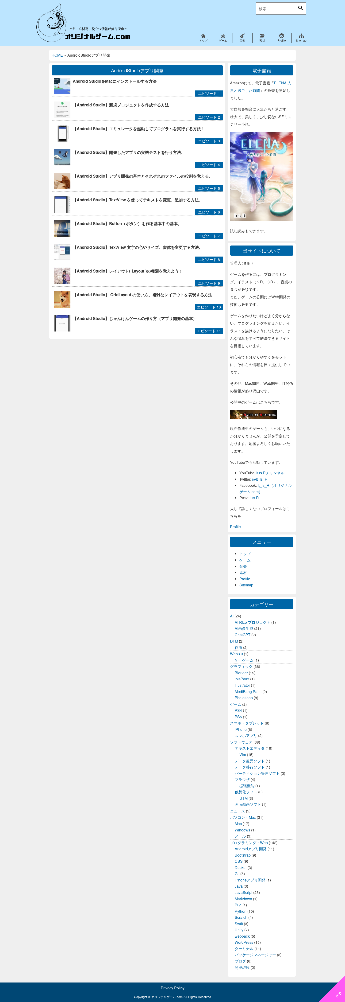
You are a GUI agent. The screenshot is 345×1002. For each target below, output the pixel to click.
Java (239, 886)
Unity (239, 929)
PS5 (238, 716)
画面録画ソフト (248, 804)
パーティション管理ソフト (257, 773)
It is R (254, 497)
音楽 (243, 566)
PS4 (238, 710)
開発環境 (242, 967)
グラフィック (241, 666)
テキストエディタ (250, 748)
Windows (242, 830)
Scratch (241, 917)
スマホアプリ (246, 735)
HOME (57, 55)
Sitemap (246, 585)
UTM (243, 798)
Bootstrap (243, 855)
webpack (242, 936)
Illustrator (242, 685)
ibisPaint (242, 679)
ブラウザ (242, 779)
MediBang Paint (248, 691)
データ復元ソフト (250, 761)
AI (232, 616)
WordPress (244, 942)
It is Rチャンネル (270, 473)
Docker (241, 867)
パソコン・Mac (243, 817)
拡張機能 (246, 785)
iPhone (241, 729)
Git (237, 873)
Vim (242, 754)
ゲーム (245, 560)
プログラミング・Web (249, 842)
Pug (238, 905)
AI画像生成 (244, 628)
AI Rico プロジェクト (252, 622)
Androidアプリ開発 (251, 848)
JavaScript (243, 892)
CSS (239, 861)
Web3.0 (236, 653)
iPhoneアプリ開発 (250, 880)
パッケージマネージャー (255, 954)
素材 (243, 572)
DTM (234, 641)
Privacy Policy (172, 987)
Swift (239, 923)
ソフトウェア (241, 742)
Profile (235, 526)
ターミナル (244, 948)
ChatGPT (242, 634)
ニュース (237, 811)
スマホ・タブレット (247, 723)
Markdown (243, 898)
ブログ (240, 961)
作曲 (238, 647)
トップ (245, 553)
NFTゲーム (244, 660)
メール (240, 836)
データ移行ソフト (250, 767)
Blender (241, 672)
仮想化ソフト (246, 792)
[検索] (300, 8)
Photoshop (244, 697)
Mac (238, 823)
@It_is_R (260, 479)
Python (240, 911)
